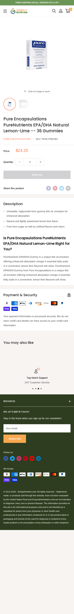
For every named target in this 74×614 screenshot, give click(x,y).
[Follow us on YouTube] (32, 458)
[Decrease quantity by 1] (19, 162)
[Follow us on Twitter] (12, 458)
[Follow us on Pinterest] (25, 458)
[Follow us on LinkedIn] (38, 458)
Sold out (37, 174)
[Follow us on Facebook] (5, 458)
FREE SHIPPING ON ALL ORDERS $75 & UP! (37, 2)
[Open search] (54, 11)
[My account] (60, 11)
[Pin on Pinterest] (55, 188)
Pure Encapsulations (17, 139)
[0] (68, 11)
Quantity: (8, 162)
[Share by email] (68, 188)
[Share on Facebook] (48, 188)
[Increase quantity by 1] (40, 162)
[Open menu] (5, 11)
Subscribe (15, 438)
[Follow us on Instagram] (19, 458)
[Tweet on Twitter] (61, 188)
